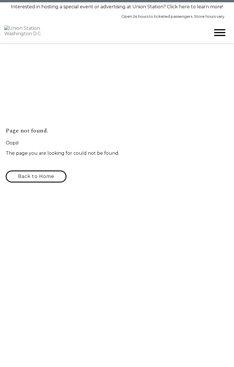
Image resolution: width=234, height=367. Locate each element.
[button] (36, 176)
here (184, 6)
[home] (102, 32)
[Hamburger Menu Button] (220, 32)
